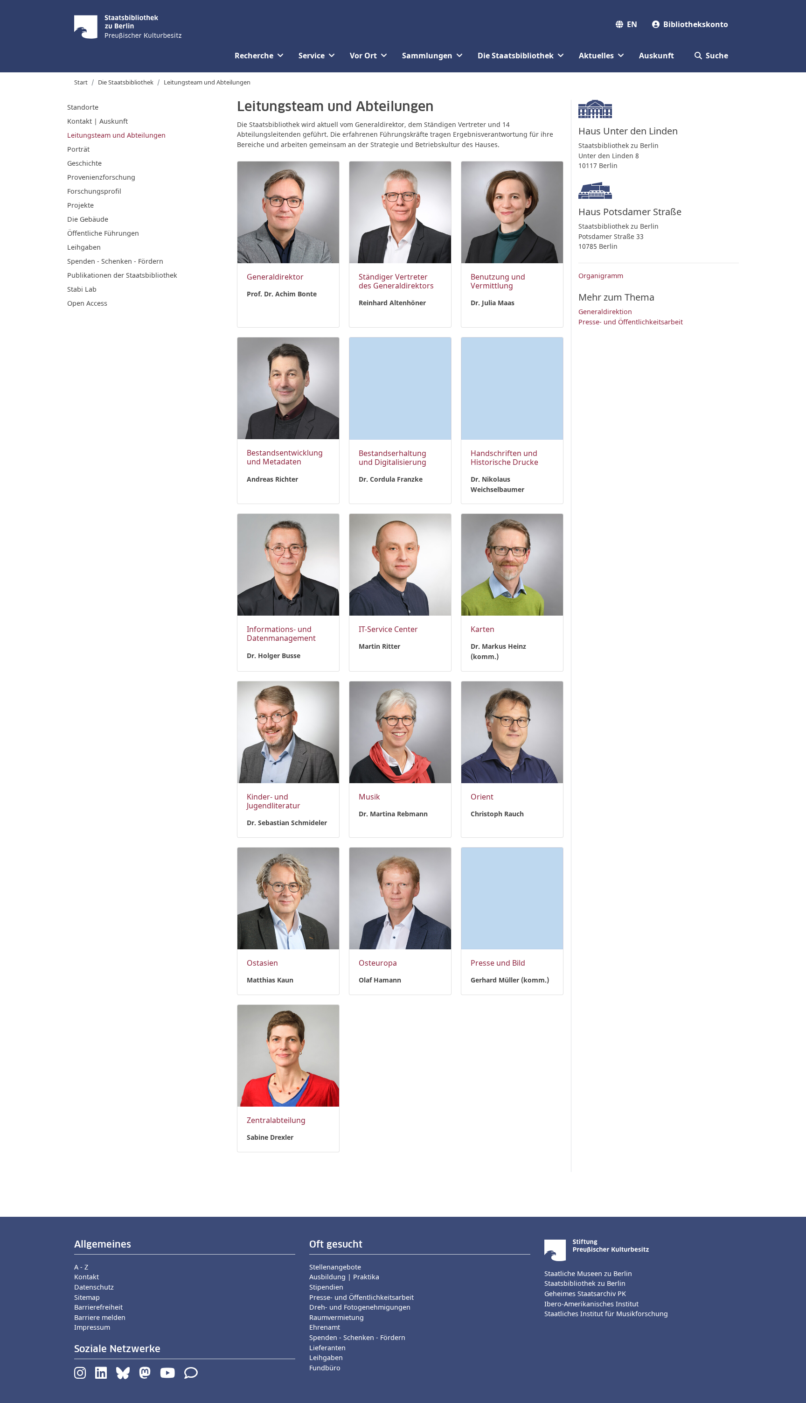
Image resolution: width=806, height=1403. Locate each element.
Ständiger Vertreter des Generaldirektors (396, 281)
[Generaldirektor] (288, 211)
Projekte (80, 205)
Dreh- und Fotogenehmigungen (359, 1307)
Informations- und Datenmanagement (281, 633)
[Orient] (512, 731)
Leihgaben (84, 247)
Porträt (78, 149)
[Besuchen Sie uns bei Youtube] (167, 1375)
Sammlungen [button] (427, 55)
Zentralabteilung (276, 1120)
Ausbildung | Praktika (344, 1276)
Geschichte (84, 163)
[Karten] (512, 564)
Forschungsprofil (94, 191)
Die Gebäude (87, 219)
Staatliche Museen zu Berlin (588, 1273)
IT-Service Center (388, 629)
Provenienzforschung (101, 177)
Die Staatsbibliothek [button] (516, 55)
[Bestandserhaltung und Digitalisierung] (400, 387)
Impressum (92, 1327)
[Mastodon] (145, 1375)
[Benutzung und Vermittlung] (512, 211)
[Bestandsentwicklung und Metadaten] (288, 387)
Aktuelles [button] (596, 55)
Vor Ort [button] (363, 55)
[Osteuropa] (400, 897)
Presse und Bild (498, 963)
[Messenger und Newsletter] (191, 1375)
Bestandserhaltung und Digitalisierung (392, 457)
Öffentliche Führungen (103, 233)
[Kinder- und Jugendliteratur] (288, 731)
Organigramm (600, 275)
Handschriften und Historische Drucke (504, 457)
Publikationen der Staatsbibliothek (122, 275)
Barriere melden (99, 1317)
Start (81, 82)
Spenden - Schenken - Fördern (115, 261)
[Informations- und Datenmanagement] (288, 564)
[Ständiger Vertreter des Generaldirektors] (400, 211)
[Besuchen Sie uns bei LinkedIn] (101, 1375)
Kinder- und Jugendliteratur (273, 801)
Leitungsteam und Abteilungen (116, 135)
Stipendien (326, 1287)
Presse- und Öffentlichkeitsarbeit (630, 321)
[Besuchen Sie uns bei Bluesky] (123, 1375)
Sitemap (87, 1297)
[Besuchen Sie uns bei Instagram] (80, 1375)
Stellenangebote (335, 1267)
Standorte (82, 107)
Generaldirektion (605, 311)
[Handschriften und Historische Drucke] (512, 387)
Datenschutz (94, 1287)
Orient (482, 797)
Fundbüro (324, 1367)
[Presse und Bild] (512, 897)
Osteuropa (378, 963)
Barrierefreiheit (98, 1307)
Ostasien (262, 963)
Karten (482, 629)
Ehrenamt (324, 1327)
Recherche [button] (254, 55)
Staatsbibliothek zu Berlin (584, 1283)
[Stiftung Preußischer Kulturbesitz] (596, 1249)
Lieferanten (327, 1347)
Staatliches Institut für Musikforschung (606, 1313)
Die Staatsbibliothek (125, 82)
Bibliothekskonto (695, 24)
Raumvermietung (336, 1317)
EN (632, 24)
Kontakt (86, 1276)
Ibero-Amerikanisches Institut (591, 1303)
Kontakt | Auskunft (97, 121)
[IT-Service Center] (400, 564)
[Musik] (400, 731)
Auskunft (656, 55)
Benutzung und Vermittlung (498, 281)
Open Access (87, 303)
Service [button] (312, 55)
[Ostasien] (288, 897)
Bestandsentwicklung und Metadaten (285, 457)
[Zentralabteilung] (288, 1055)
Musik (369, 797)
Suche (717, 55)
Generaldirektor (275, 277)
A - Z (81, 1267)
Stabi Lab (82, 289)
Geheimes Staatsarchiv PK (585, 1293)
